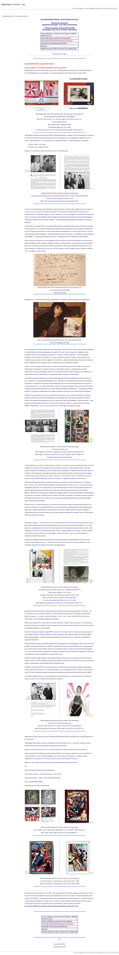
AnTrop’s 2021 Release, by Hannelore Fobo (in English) (56, 38)
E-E (76, 8)
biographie (80, 8)
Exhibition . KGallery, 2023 (58, 48)
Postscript (43, 46)
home (73, 8)
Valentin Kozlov (98, 8)
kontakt (115, 8)
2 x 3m (103, 8)
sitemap (111, 8)
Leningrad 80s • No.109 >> (22, 16)
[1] (29, 222)
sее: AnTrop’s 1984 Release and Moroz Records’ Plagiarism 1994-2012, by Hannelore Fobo (51, 906)
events (107, 8)
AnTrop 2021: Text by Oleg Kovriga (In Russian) (53, 43)
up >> (59, 939)
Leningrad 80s (91, 8)
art (84, 8)
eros (86, 8)
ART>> (14, 16)
